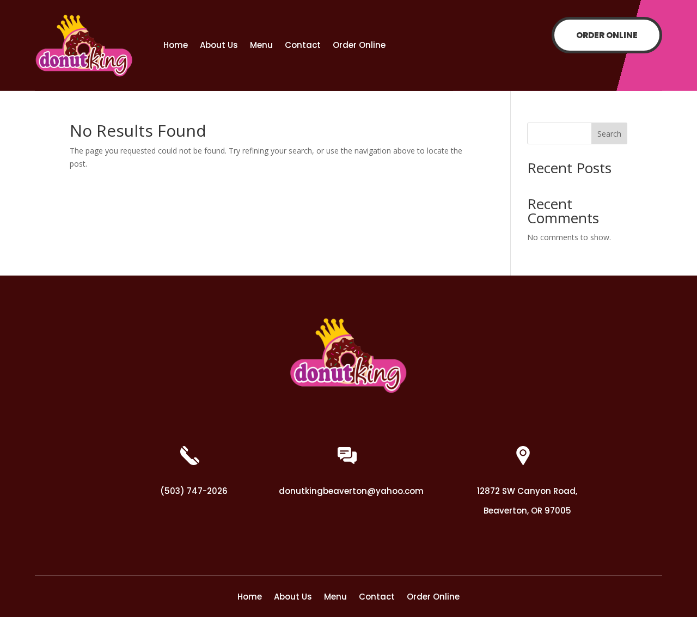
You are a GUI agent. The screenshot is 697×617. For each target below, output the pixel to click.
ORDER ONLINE (607, 35)
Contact (303, 45)
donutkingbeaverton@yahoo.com (351, 491)
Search (609, 134)
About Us (219, 45)
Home (175, 45)
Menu (261, 45)
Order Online (359, 45)
